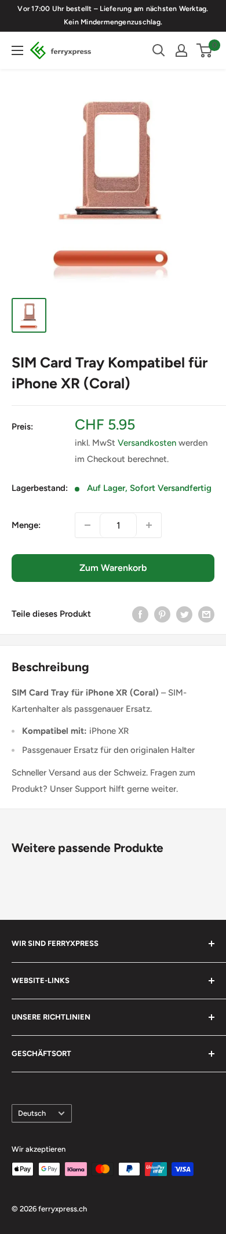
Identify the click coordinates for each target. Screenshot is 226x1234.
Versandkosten (147, 443)
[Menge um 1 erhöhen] (149, 525)
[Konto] (181, 50)
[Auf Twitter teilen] (184, 613)
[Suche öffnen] (158, 50)
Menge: (26, 525)
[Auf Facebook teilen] (140, 613)
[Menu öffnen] (17, 50)
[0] (205, 50)
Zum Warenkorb (113, 567)
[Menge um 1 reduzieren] (87, 525)
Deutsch (32, 1113)
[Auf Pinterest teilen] (162, 613)
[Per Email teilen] (206, 613)
